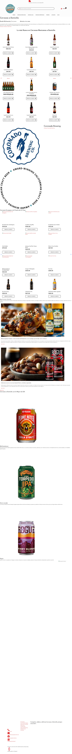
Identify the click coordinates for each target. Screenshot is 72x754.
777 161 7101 (10, 731)
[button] (1, 78)
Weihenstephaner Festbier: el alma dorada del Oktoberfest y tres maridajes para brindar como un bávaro (24, 338)
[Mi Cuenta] (61, 8)
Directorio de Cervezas (23, 729)
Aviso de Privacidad (24, 724)
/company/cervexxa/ (11, 741)
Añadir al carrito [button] (7, 53)
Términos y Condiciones (23, 726)
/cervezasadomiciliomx (12, 738)
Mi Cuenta (23, 721)
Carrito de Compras (24, 722)
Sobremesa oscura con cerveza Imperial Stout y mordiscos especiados (16, 382)
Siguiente (2, 390)
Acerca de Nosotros (24, 727)
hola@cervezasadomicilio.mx (13, 734)
